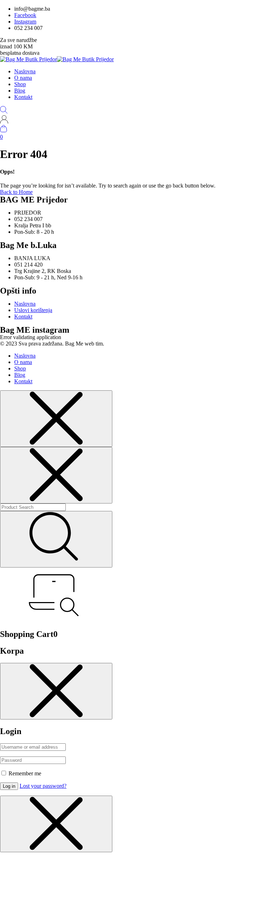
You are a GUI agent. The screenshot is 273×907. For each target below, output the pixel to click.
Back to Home (16, 192)
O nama (23, 78)
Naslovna (25, 71)
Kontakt (23, 97)
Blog (19, 91)
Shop (20, 84)
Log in (9, 786)
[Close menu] (56, 418)
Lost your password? (43, 786)
